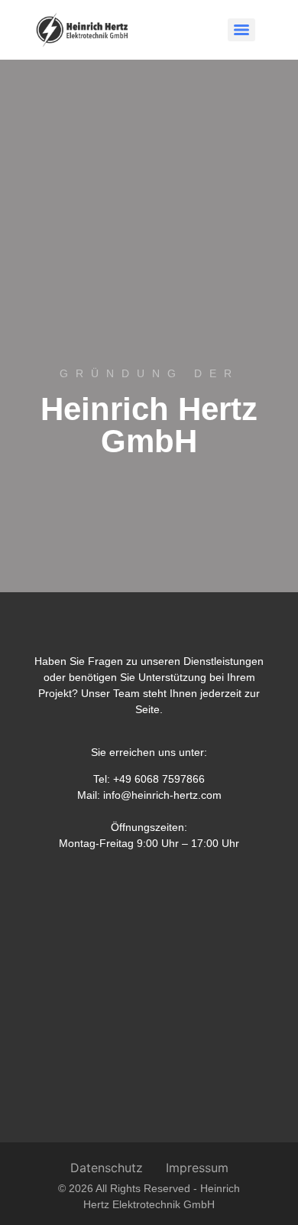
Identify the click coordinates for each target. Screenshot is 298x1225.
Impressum (197, 1167)
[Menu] (241, 29)
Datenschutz (106, 1167)
